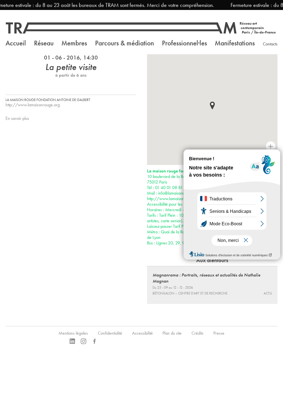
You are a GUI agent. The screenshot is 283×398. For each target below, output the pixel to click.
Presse (218, 333)
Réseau (44, 43)
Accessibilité (142, 333)
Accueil (16, 43)
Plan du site (172, 333)
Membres (74, 43)
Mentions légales (73, 333)
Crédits (197, 333)
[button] (212, 105)
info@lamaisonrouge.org (179, 193)
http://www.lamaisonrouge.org (33, 105)
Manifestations (235, 43)
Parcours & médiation (124, 43)
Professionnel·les (184, 43)
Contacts (270, 44)
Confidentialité (110, 333)
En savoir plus (17, 118)
